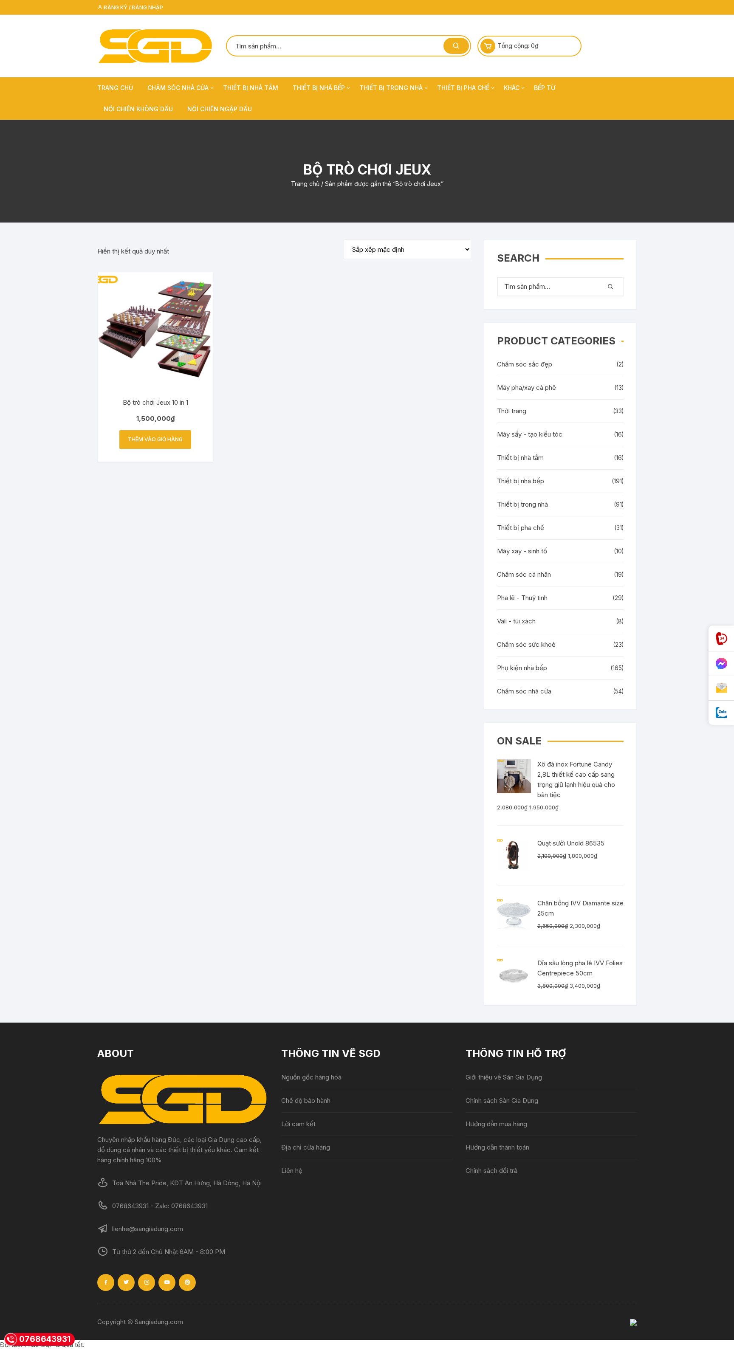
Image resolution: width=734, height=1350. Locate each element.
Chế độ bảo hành (305, 1100)
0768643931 (45, 1339)
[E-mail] (721, 688)
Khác (511, 87)
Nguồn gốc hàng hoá (311, 1077)
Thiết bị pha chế (463, 87)
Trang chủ (115, 87)
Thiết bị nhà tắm (250, 87)
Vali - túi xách (516, 621)
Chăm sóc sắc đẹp (524, 364)
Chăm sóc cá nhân (524, 574)
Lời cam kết (298, 1124)
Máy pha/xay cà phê (526, 387)
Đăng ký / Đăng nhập (132, 7)
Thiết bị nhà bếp (319, 87)
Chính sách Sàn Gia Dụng (502, 1100)
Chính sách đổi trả (491, 1171)
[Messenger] (721, 663)
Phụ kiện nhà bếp (522, 668)
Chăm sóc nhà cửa (178, 87)
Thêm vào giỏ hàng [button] (155, 439)
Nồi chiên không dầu (138, 109)
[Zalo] (721, 713)
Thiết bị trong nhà (391, 87)
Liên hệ (291, 1171)
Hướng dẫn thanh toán (497, 1147)
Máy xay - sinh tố (522, 551)
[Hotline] (721, 638)
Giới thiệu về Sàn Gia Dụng (504, 1077)
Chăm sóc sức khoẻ (526, 644)
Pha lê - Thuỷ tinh (522, 598)
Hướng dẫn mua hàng (496, 1124)
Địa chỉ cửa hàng (305, 1147)
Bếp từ (544, 87)
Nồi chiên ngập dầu (219, 109)
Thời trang (511, 411)
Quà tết (72, 1345)
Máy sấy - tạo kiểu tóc (529, 434)
